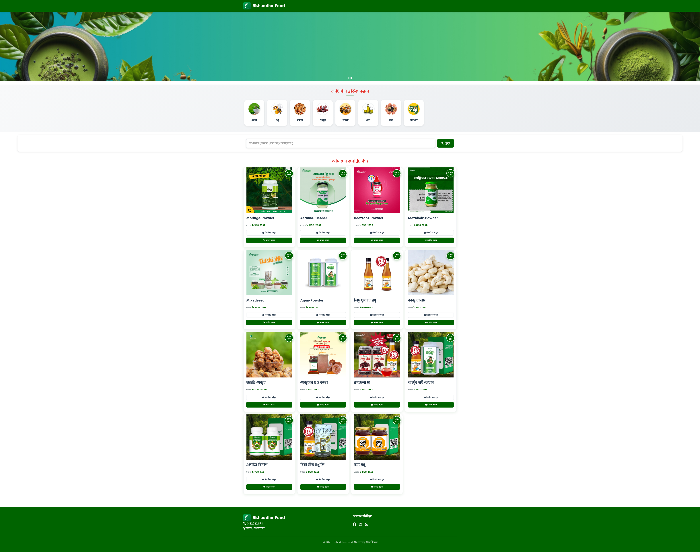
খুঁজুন (447, 143)
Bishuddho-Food (268, 5)
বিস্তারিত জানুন (270, 232)
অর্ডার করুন (270, 240)
